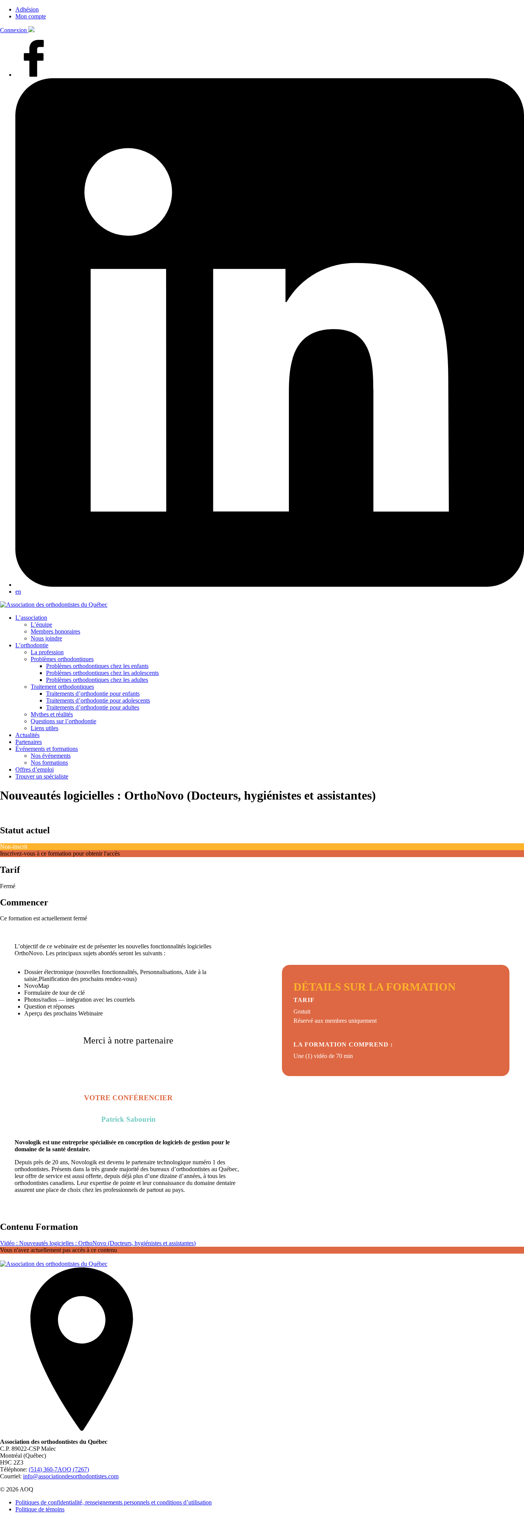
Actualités (27, 735)
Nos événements (51, 755)
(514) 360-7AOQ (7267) (59, 1469)
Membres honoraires (55, 631)
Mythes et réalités (52, 714)
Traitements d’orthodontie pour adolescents (98, 700)
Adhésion (27, 9)
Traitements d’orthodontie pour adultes (92, 707)
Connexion (14, 30)
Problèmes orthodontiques (62, 659)
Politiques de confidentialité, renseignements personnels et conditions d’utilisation (113, 1502)
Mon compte (30, 16)
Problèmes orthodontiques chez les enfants (97, 666)
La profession (47, 652)
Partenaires (28, 742)
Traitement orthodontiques (62, 686)
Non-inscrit (13, 846)
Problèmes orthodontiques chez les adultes (97, 679)
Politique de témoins (39, 1509)
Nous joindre (46, 638)
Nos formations (49, 762)
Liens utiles (44, 728)
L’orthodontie (31, 645)
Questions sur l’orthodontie (63, 721)
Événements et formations (46, 749)
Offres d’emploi (34, 769)
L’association (31, 617)
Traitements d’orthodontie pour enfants (93, 693)
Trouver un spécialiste (41, 776)
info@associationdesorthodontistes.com (71, 1476)
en (18, 591)
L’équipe (41, 624)
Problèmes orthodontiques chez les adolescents (102, 673)
